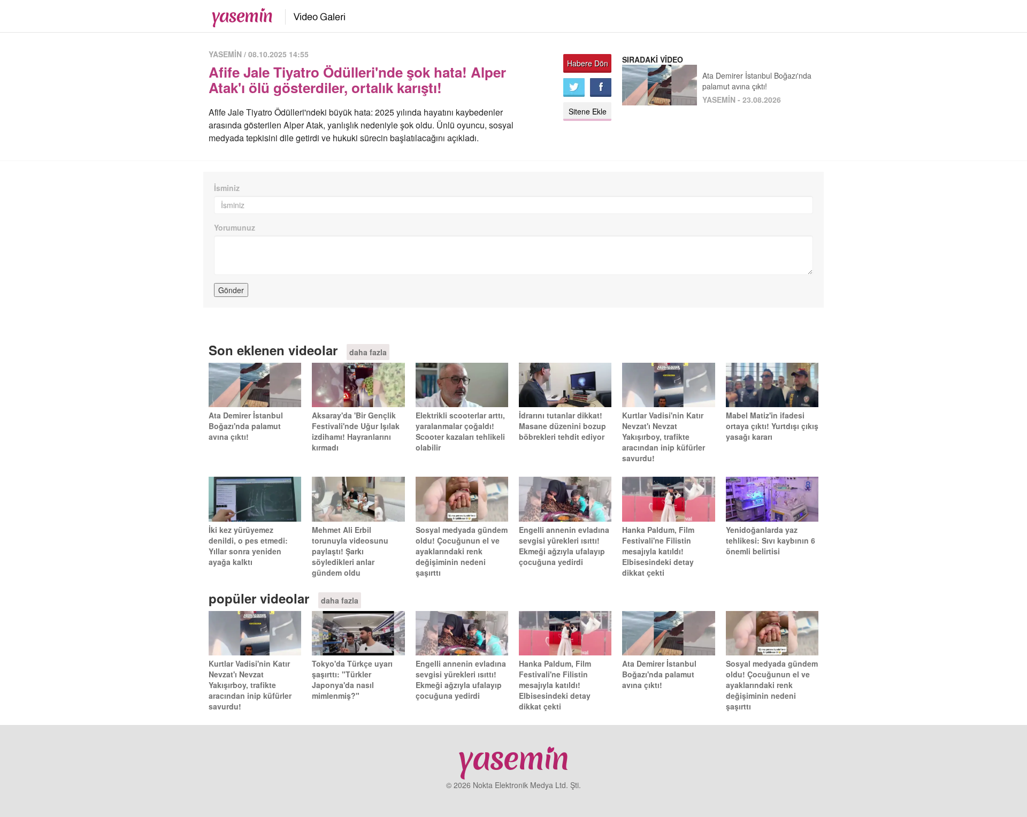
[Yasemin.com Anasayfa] (238, 15)
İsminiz (227, 187)
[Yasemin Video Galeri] (313, 15)
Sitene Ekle (588, 111)
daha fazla (368, 352)
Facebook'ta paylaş (600, 87)
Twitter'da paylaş (574, 87)
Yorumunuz (234, 227)
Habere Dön (587, 63)
